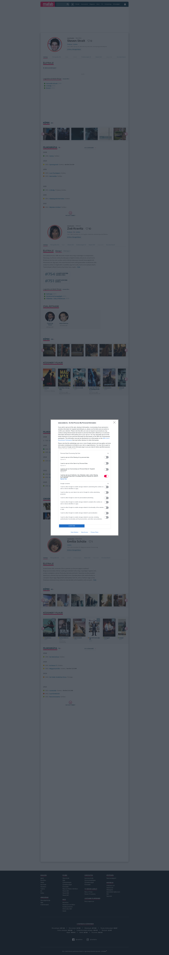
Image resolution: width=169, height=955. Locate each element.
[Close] (115, 423)
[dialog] (84, 478)
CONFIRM (72, 526)
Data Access (84, 532)
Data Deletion (74, 532)
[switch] (106, 457)
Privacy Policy (94, 532)
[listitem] (84, 453)
